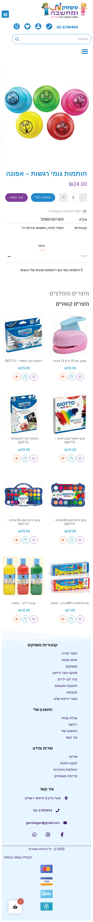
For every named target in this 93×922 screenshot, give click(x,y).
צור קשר (71, 737)
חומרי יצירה (56, 228)
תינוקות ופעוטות (66, 686)
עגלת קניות (69, 718)
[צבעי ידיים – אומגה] (23, 577)
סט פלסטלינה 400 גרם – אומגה (69, 603)
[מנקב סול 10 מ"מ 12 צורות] (70, 335)
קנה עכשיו (16, 197)
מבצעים (71, 692)
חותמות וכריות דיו (34, 228)
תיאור (41, 245)
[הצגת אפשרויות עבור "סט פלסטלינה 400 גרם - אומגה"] (71, 619)
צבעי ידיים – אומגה (23, 603)
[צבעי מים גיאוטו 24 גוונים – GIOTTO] (70, 495)
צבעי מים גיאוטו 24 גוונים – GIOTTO (69, 522)
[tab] (41, 246)
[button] (5, 14)
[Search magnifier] (17, 39)
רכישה (72, 724)
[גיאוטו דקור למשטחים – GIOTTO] (23, 414)
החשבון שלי (69, 731)
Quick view (63, 377)
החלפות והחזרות (65, 770)
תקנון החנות (68, 763)
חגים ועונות (69, 660)
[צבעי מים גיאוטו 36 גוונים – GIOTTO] (23, 495)
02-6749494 (67, 27)
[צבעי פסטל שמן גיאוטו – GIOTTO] (70, 414)
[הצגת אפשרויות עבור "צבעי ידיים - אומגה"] (25, 619)
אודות (73, 757)
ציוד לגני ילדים (67, 679)
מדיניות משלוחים (65, 776)
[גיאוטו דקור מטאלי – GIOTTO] (23, 335)
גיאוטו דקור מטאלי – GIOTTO (23, 361)
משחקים (71, 666)
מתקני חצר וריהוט (65, 673)
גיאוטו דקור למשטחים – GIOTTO (23, 440)
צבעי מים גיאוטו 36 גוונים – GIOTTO (23, 522)
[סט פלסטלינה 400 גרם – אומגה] (70, 577)
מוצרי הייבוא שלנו (65, 699)
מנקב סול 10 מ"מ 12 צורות (69, 361)
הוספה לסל (43, 197)
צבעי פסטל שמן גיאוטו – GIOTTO (70, 440)
